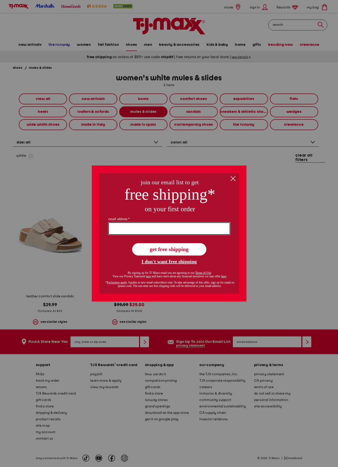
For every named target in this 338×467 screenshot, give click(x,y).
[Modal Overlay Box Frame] (169, 233)
